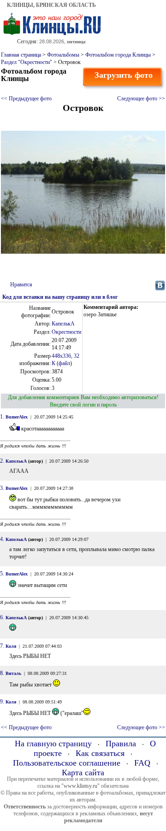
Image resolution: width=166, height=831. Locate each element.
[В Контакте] (160, 288)
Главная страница (21, 55)
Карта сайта (83, 772)
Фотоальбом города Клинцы (118, 55)
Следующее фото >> (141, 98)
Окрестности (66, 332)
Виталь (13, 673)
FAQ (142, 762)
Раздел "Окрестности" (26, 62)
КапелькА (63, 323)
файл (64, 363)
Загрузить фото (124, 75)
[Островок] (83, 252)
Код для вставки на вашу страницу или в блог (60, 297)
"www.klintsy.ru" (80, 786)
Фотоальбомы (63, 55)
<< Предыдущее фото (26, 98)
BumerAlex (17, 416)
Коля (11, 646)
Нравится (21, 284)
